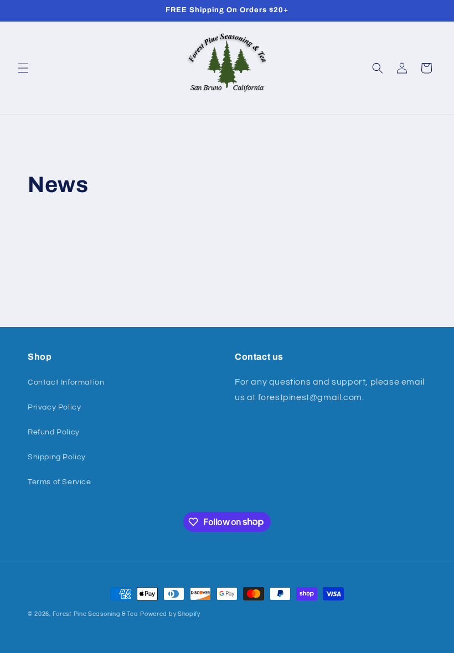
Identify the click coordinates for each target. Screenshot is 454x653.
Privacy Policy (54, 407)
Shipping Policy (57, 457)
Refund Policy (54, 432)
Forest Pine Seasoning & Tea (95, 614)
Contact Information (66, 382)
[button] (23, 68)
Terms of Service (59, 482)
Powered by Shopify (170, 614)
